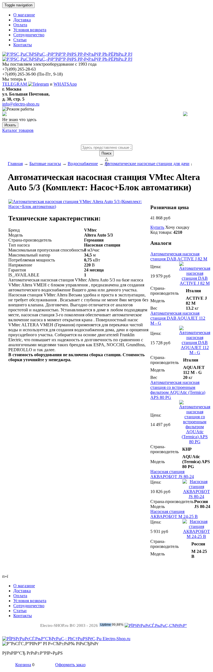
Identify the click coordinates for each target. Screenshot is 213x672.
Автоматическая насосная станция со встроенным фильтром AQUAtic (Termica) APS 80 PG (177, 390)
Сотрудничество (28, 34)
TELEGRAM (15, 84)
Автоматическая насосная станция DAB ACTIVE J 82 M (178, 256)
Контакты (22, 44)
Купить (157, 227)
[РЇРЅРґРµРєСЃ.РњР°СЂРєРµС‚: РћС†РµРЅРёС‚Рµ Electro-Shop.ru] (66, 638)
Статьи (20, 39)
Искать (10, 125)
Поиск (106, 153)
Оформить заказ (70, 664)
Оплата (20, 24)
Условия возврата (29, 29)
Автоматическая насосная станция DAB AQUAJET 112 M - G (177, 318)
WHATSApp (65, 84)
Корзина (23, 664)
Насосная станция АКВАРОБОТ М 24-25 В (174, 514)
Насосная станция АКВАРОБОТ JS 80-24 (172, 474)
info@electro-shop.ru (20, 104)
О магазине (24, 14)
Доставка (22, 19)
